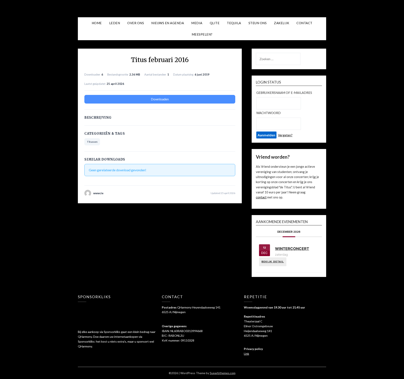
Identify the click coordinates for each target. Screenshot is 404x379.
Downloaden (160, 99)
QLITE (215, 23)
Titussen (92, 141)
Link (246, 353)
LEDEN (114, 23)
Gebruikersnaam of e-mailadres (284, 92)
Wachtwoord (268, 113)
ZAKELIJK (281, 23)
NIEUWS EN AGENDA (167, 23)
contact (261, 197)
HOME (97, 23)
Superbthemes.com (222, 373)
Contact (304, 23)
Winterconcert (292, 248)
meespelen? (202, 34)
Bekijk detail (273, 261)
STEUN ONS (258, 23)
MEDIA (196, 23)
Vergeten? (285, 135)
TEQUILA (234, 23)
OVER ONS (135, 23)
